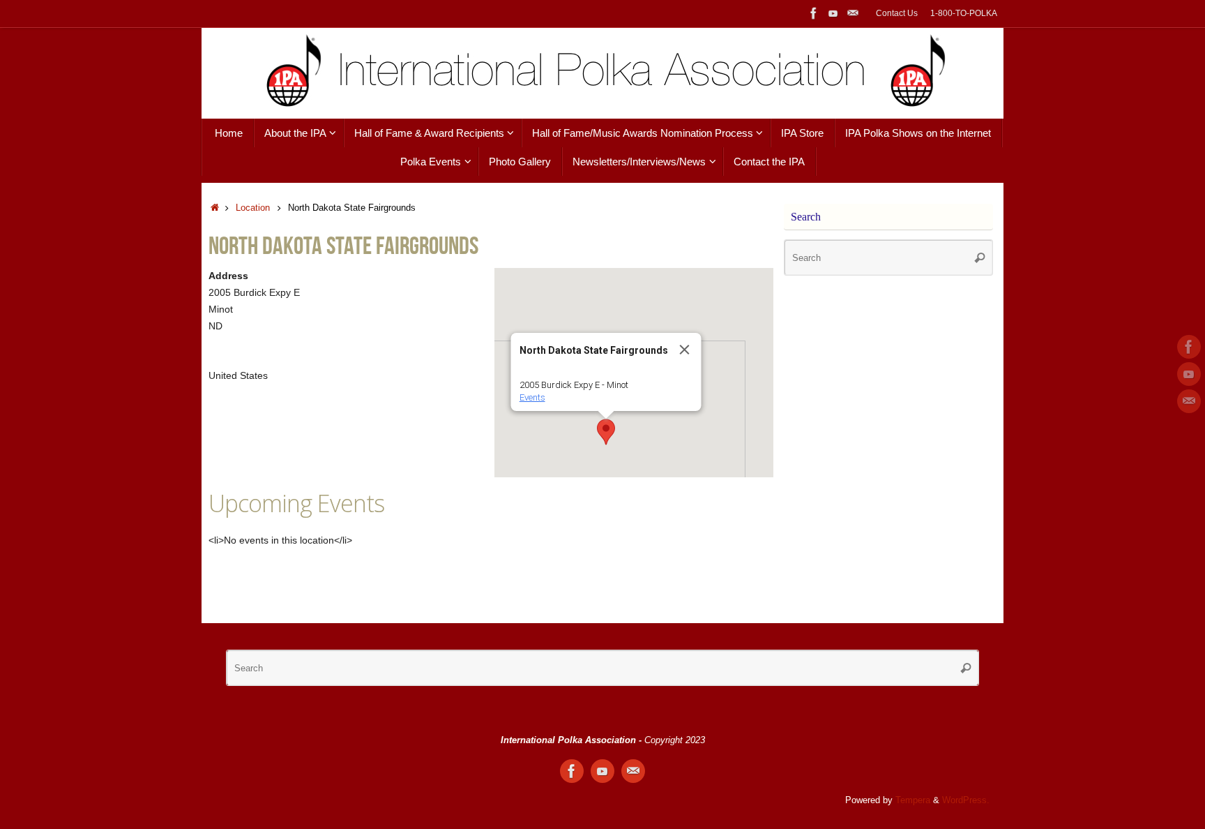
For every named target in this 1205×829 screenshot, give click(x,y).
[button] (606, 432)
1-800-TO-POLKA (963, 13)
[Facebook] (814, 13)
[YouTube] (833, 13)
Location (253, 208)
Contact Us (897, 13)
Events (532, 397)
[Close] (685, 349)
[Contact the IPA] (853, 13)
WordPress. (966, 800)
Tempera (912, 800)
